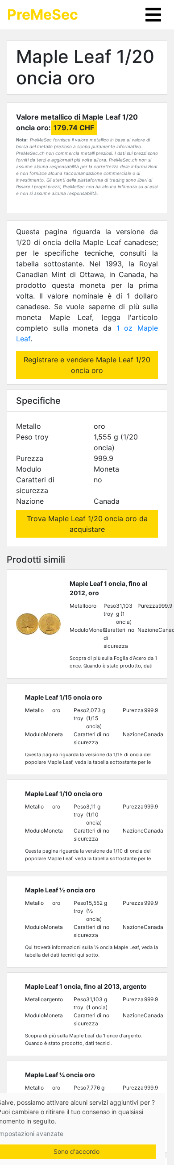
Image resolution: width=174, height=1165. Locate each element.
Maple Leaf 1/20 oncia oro (85, 67)
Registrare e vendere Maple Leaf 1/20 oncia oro (87, 365)
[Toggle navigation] (153, 15)
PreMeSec (42, 14)
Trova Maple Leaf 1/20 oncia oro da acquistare (87, 524)
